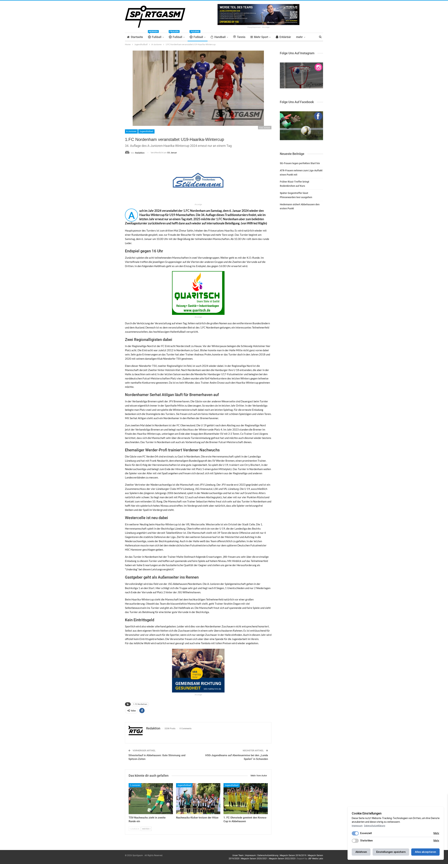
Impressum (250, 855)
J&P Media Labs (315, 858)
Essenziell (366, 833)
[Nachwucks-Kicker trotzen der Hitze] (198, 798)
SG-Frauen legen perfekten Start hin (300, 163)
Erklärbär (285, 37)
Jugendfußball (146, 131)
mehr (299, 37)
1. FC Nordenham (140, 704)
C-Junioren (135, 785)
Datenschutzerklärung (267, 855)
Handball (220, 37)
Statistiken (366, 840)
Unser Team (238, 855)
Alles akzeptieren (425, 851)
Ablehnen (361, 851)
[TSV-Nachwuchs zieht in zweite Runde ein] (151, 798)
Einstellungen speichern (391, 851)
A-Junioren (131, 131)
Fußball (155, 36)
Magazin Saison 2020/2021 (254, 858)
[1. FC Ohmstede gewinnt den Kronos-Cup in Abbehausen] (245, 798)
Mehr (436, 833)
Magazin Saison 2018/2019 (293, 855)
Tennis (241, 37)
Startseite (137, 37)
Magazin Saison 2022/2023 (282, 858)
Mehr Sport (261, 37)
